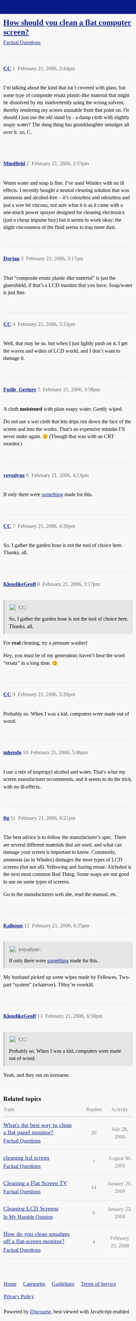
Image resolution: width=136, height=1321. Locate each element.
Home (10, 1284)
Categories (34, 1284)
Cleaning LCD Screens (30, 1208)
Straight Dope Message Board (34, 7)
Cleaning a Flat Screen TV (35, 1183)
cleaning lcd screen (26, 1157)
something (52, 494)
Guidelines (63, 1284)
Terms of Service (98, 1284)
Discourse (40, 1311)
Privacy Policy (19, 1296)
